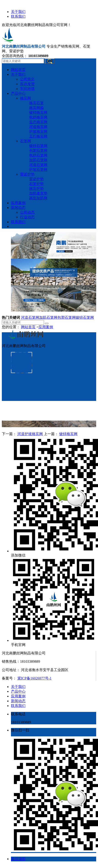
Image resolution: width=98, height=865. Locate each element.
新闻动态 (18, 701)
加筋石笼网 (48, 317)
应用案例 (46, 327)
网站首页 (28, 327)
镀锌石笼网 (85, 317)
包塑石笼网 (66, 317)
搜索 (50, 61)
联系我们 (18, 16)
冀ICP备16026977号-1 (34, 678)
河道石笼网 (30, 317)
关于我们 (18, 12)
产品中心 (18, 691)
